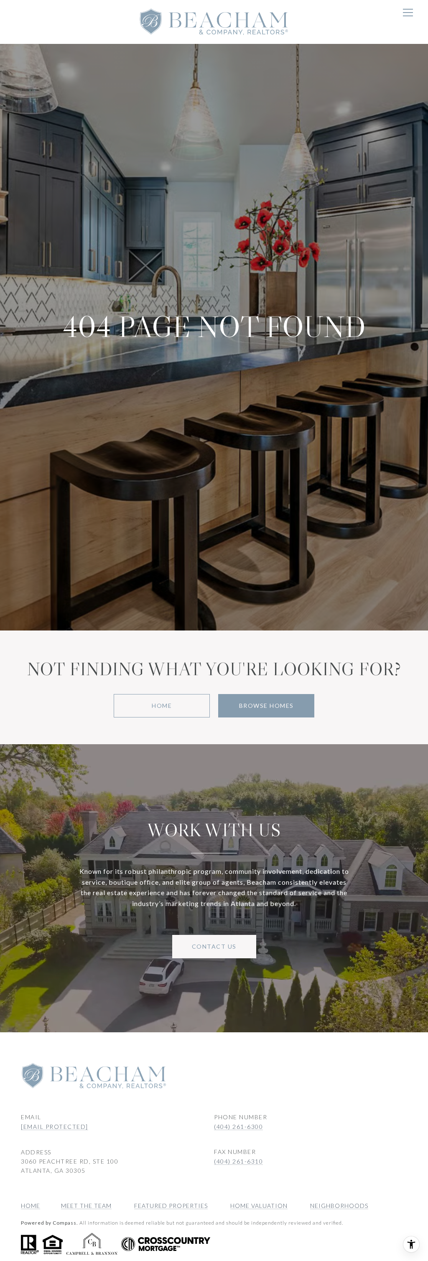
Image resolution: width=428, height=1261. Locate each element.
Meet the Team (86, 1205)
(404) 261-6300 (238, 1126)
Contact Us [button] (214, 946)
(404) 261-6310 (238, 1161)
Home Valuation (259, 1205)
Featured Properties (171, 1205)
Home (162, 705)
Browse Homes (266, 705)
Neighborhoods (339, 1205)
